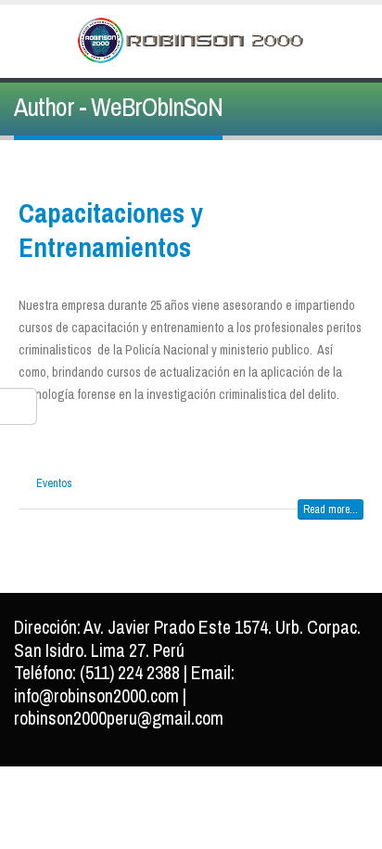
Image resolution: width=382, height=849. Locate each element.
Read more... (330, 509)
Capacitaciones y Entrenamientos (111, 229)
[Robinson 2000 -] (191, 40)
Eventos (54, 483)
